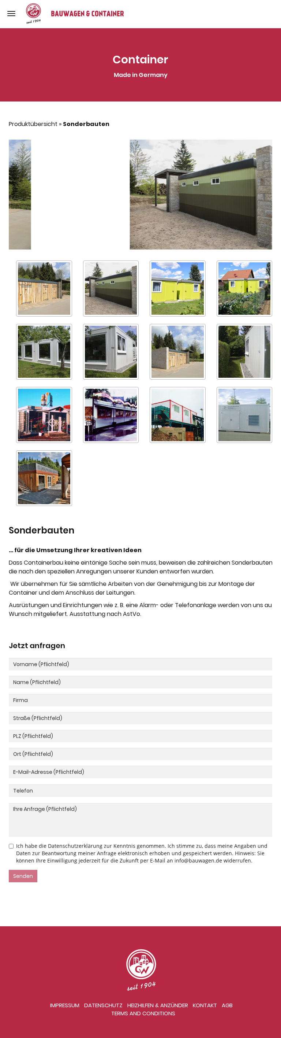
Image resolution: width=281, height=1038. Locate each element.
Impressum (64, 1005)
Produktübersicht (33, 124)
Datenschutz (103, 1005)
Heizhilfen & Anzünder (157, 1005)
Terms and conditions (143, 1013)
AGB (227, 1005)
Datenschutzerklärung (75, 845)
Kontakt (205, 1005)
